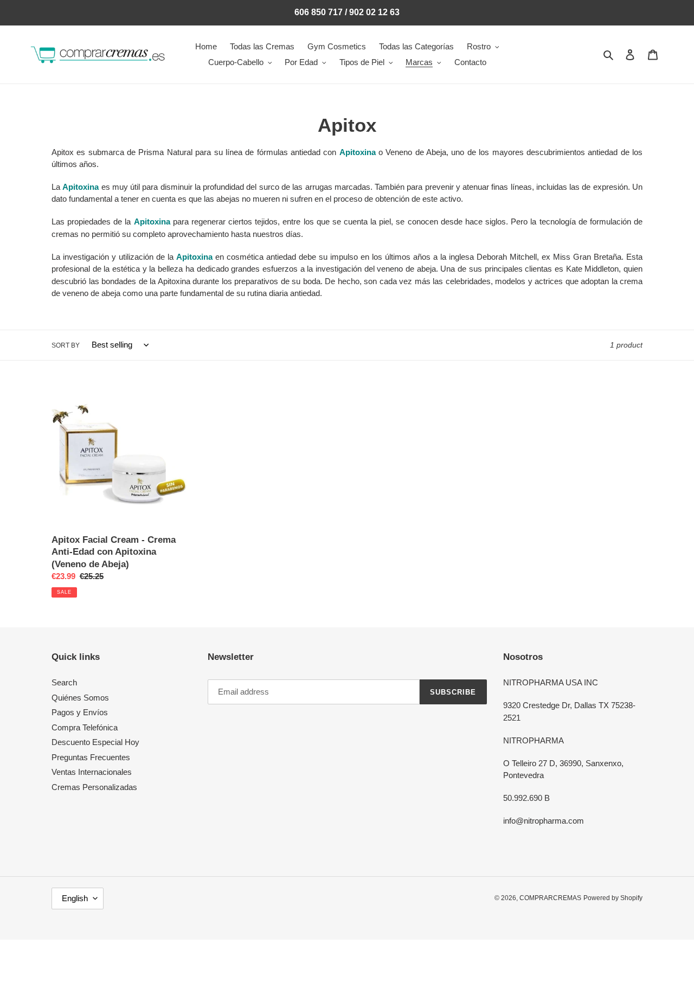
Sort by (66, 345)
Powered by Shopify (612, 898)
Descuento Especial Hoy (95, 742)
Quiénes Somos (80, 697)
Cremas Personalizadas (94, 787)
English (75, 898)
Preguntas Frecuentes (91, 757)
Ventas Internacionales (92, 771)
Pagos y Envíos (80, 712)
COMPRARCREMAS (550, 898)
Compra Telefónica (85, 727)
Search (64, 682)
